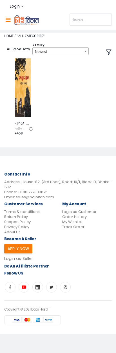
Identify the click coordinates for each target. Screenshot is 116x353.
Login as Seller (18, 258)
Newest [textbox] (41, 51)
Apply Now (18, 248)
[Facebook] (10, 287)
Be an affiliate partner (26, 266)
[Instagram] (65, 287)
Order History (74, 216)
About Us (12, 232)
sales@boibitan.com (35, 197)
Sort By (38, 45)
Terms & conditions (22, 211)
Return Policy (16, 216)
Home (9, 36)
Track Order (73, 227)
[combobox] (60, 51)
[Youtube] (24, 287)
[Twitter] (51, 287)
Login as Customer (79, 211)
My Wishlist (72, 221)
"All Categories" (30, 36)
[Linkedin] (37, 287)
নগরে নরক (23, 123)
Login (15, 6)
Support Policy (17, 221)
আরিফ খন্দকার (23, 129)
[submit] (72, 29)
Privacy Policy (16, 227)
